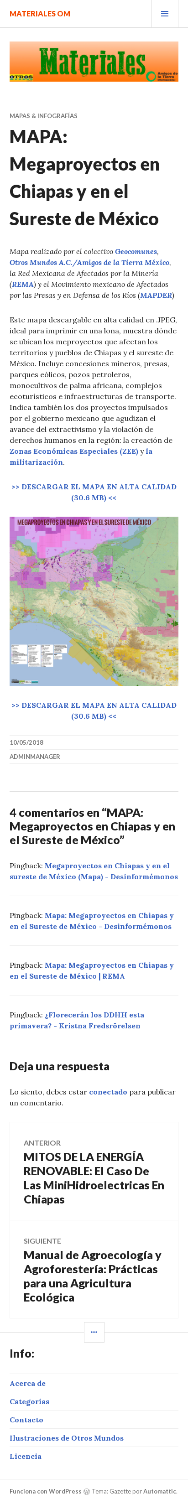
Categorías (29, 1401)
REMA (23, 284)
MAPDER (156, 295)
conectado (108, 1091)
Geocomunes (136, 251)
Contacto (26, 1419)
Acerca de (28, 1383)
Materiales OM (40, 13)
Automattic (159, 1491)
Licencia (26, 1456)
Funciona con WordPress (46, 1491)
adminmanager (35, 756)
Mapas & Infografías (44, 115)
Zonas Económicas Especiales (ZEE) (74, 451)
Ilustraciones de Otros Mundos (67, 1437)
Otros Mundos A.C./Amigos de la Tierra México (89, 262)
